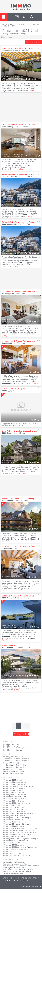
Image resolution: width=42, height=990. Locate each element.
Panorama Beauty (9, 645)
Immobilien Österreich (11, 744)
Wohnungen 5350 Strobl (12, 851)
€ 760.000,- (33, 155)
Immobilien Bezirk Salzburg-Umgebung (17, 748)
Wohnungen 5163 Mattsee (12, 826)
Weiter (39, 449)
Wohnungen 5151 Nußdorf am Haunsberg (18, 830)
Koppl (13, 26)
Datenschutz (25, 878)
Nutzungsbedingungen (10, 878)
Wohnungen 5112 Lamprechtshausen (16, 824)
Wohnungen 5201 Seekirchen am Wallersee (18, 847)
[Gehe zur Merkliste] (24, 17)
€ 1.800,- (34, 626)
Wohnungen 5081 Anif (11, 780)
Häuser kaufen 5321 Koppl (14, 765)
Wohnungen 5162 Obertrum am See (16, 834)
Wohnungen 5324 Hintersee (13, 816)
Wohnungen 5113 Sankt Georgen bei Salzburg (19, 839)
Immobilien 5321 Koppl (11, 750)
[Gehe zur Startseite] (21, 9)
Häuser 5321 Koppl (10, 763)
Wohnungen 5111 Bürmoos (12, 788)
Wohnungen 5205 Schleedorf (13, 843)
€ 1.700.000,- (32, 461)
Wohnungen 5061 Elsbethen (13, 797)
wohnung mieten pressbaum (13, 868)
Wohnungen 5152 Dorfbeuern (13, 790)
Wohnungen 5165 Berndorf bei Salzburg (17, 786)
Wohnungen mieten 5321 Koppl (16, 761)
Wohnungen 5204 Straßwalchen (15, 849)
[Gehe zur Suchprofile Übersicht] (17, 17)
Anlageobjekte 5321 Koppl (12, 773)
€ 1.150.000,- (32, 205)
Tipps (4, 881)
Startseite (5, 24)
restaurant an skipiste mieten (13, 862)
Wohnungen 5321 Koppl (11, 757)
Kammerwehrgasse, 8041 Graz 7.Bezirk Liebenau (21, 866)
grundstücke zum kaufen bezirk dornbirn (18, 869)
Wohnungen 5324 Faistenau (13, 801)
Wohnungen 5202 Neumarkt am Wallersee (18, 828)
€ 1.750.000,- (32, 676)
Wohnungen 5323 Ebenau (12, 792)
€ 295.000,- (33, 322)
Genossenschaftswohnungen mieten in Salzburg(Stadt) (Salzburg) (17, 872)
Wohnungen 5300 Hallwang (13, 811)
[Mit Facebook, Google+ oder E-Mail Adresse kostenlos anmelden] (31, 17)
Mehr (32, 91)
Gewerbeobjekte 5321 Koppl (13, 771)
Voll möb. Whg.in (14, 389)
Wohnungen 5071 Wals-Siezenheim (15, 855)
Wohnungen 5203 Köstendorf (14, 822)
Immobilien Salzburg (10, 746)
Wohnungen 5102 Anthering (13, 782)
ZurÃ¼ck (3, 449)
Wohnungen (15, 24)
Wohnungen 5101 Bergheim (13, 784)
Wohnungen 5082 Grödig (12, 807)
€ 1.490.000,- (32, 577)
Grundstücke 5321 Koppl (12, 769)
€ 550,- (35, 419)
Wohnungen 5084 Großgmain (13, 809)
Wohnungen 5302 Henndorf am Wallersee (18, 813)
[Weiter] (28, 726)
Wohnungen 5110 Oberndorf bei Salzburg (18, 832)
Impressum (36, 878)
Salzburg (25, 24)
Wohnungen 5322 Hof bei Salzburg (16, 818)
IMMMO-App (11, 881)
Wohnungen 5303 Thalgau (12, 853)
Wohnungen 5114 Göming (12, 805)
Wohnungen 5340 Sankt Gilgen (14, 841)
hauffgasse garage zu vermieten (15, 864)
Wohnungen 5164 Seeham (12, 845)
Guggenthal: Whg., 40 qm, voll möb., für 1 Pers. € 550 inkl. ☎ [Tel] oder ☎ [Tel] (20, 425)
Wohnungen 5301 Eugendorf (13, 799)
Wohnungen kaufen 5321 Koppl (16, 759)
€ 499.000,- (33, 79)
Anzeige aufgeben (22, 881)
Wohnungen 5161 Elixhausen (13, 795)
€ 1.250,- (35, 371)
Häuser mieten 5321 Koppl (14, 767)
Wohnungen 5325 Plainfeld (13, 836)
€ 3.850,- (34, 529)
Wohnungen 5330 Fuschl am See (15, 803)
